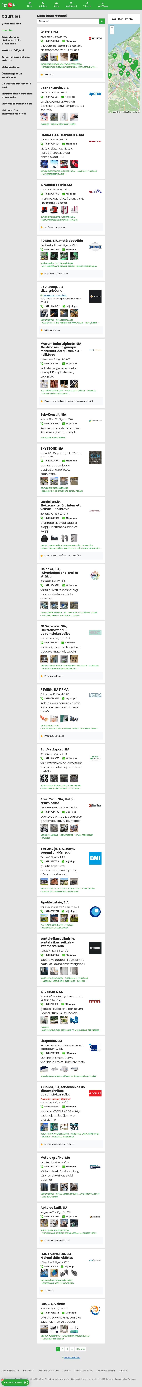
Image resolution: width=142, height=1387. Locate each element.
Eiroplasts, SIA (51, 1041)
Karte (56, 6)
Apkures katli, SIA (53, 1208)
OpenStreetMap (126, 112)
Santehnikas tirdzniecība (17, 103)
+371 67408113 (51, 1004)
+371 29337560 (51, 249)
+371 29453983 (51, 363)
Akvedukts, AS (51, 992)
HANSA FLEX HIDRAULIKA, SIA (62, 135)
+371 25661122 (51, 642)
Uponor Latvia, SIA (54, 88)
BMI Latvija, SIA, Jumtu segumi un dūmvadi (58, 851)
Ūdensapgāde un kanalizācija (12, 75)
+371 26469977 (51, 758)
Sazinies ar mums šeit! (54, 295)
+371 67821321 (51, 96)
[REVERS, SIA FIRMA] (44, 718)
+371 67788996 (51, 41)
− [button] (112, 32)
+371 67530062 (51, 1106)
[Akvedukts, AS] (44, 1020)
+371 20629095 (51, 955)
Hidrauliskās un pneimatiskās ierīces (14, 112)
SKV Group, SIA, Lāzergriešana (52, 289)
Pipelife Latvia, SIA (54, 902)
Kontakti (67, 1370)
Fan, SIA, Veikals (52, 1304)
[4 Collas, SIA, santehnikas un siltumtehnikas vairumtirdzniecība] (44, 1127)
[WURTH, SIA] (44, 57)
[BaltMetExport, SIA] (44, 778)
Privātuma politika (106, 1370)
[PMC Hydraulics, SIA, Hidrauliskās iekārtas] (44, 1273)
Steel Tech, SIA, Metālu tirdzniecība (57, 801)
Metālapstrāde (11, 67)
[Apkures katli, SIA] (44, 1223)
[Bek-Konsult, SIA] (95, 419)
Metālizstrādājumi (13, 50)
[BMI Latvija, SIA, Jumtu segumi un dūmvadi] (44, 881)
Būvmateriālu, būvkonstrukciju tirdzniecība (11, 40)
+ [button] (112, 27)
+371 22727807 (51, 1166)
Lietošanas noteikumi (48, 1370)
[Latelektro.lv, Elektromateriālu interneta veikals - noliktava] (44, 538)
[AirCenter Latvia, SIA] (44, 210)
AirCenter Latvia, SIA (56, 185)
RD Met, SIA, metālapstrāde (61, 241)
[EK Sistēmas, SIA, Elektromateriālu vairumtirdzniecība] (44, 659)
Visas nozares (12, 23)
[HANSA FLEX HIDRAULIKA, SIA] (44, 164)
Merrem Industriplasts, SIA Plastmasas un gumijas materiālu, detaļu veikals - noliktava (61, 349)
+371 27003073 (51, 193)
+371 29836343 (51, 460)
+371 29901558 (51, 861)
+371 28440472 (51, 306)
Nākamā (80, 1349)
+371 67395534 (51, 143)
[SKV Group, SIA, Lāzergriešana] (44, 313)
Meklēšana (103, 6)
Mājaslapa (71, 41)
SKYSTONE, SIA (51, 448)
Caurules (7, 30)
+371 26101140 (50, 1266)
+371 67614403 (51, 811)
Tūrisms (87, 6)
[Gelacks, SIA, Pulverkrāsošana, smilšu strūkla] (44, 605)
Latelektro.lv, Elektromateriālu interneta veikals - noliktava (61, 505)
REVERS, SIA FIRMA (54, 689)
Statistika (123, 1370)
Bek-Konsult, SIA (53, 414)
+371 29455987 (51, 423)
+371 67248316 (51, 698)
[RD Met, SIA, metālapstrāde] (44, 256)
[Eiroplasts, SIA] (44, 1069)
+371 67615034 (51, 1312)
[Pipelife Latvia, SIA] (44, 918)
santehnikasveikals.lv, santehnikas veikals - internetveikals (57, 942)
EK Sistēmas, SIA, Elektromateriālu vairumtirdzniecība (55, 630)
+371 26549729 (51, 585)
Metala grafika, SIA (55, 1158)
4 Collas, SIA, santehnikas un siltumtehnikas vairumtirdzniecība (62, 1091)
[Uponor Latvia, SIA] (44, 117)
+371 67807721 (51, 911)
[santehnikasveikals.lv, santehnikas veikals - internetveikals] (44, 971)
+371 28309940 (51, 518)
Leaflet (115, 112)
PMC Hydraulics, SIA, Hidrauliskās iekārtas (56, 1256)
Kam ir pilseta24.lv (10, 1370)
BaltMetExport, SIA (54, 749)
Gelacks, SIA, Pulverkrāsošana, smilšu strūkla (59, 573)
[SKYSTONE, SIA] (44, 481)
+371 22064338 (51, 1216)
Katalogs (43, 6)
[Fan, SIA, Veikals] (44, 1329)
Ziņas (29, 6)
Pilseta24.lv (28, 1370)
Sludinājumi (71, 6)
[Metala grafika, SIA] (44, 1187)
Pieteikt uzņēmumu (83, 1370)
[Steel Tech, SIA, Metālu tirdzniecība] (44, 828)
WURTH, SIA (49, 32)
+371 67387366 (51, 1053)
